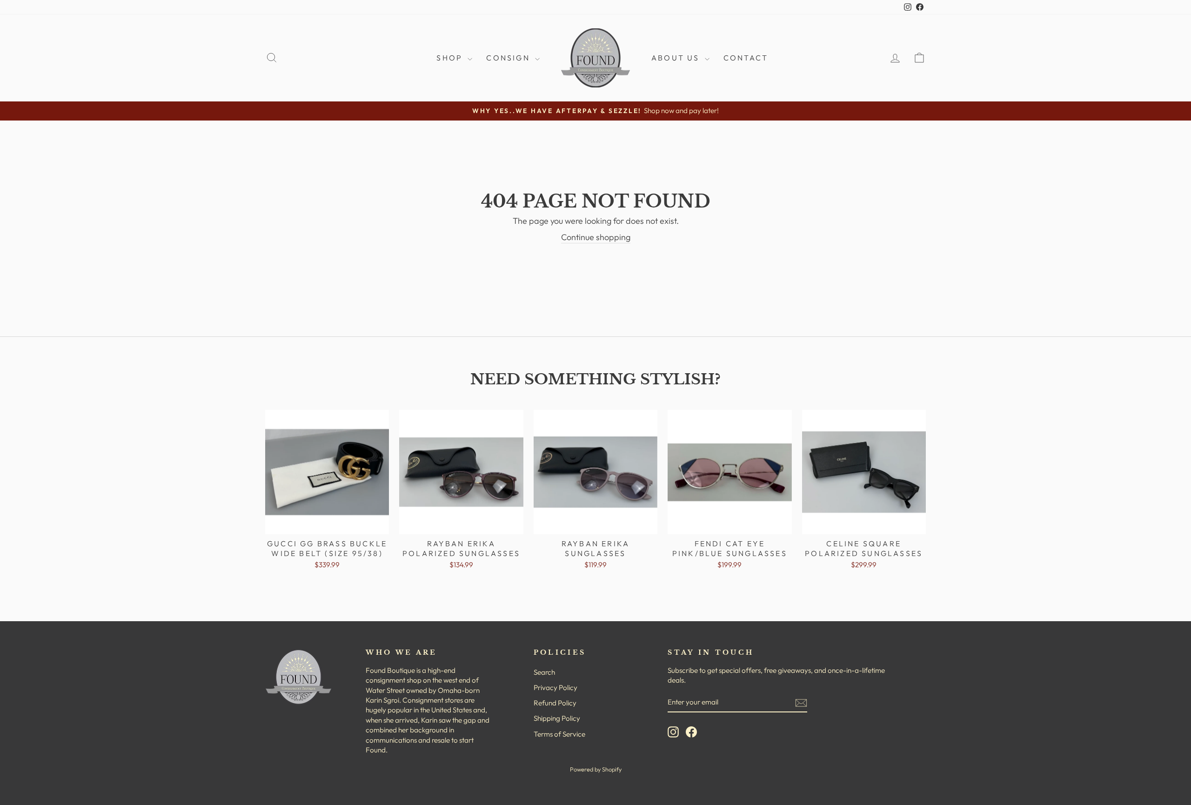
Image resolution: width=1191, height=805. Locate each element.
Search (544, 672)
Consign (509, 57)
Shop (450, 57)
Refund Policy (555, 702)
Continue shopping (595, 237)
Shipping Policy (557, 718)
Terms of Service (559, 734)
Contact (745, 57)
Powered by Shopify (596, 769)
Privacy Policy (555, 687)
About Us (677, 57)
